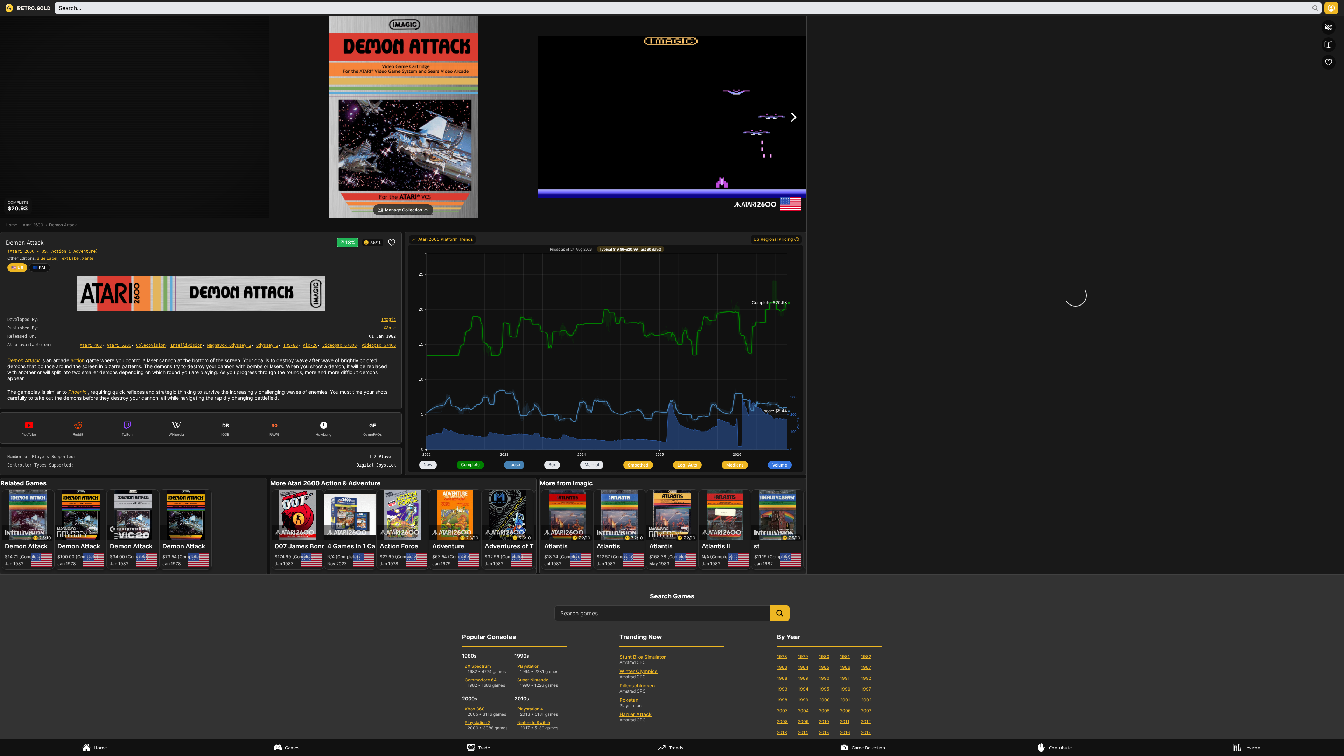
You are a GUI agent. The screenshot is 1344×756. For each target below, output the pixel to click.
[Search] (813, 22)
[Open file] (1299, 22)
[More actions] (1337, 22)
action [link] (78, 360)
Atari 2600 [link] (33, 224)
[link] (39, 267)
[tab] (96, 747)
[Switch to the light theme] (1274, 22)
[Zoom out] (1051, 22)
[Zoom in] (1089, 22)
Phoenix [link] (77, 392)
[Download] (1312, 22)
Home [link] (11, 224)
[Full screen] (1287, 22)
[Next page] (867, 22)
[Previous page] (826, 22)
